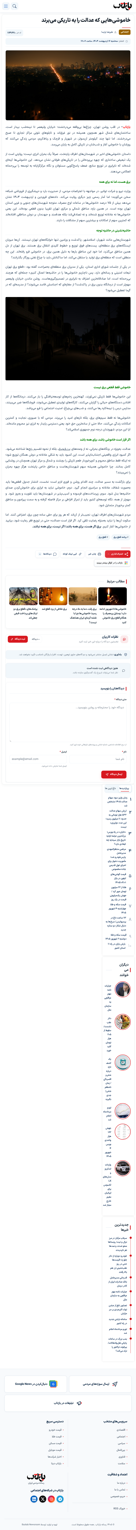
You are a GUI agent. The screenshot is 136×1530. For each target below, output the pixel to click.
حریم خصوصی (117, 1496)
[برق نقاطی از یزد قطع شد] (53, 596)
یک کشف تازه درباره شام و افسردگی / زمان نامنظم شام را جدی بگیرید (107, 1079)
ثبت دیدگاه (20, 639)
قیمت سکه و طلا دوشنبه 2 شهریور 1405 (115, 937)
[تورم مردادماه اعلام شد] (123, 1112)
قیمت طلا (56, 1437)
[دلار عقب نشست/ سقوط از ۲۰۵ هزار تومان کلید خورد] (123, 1033)
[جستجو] (14, 6)
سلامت (121, 1463)
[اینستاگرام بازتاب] (51, 1499)
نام (124, 752)
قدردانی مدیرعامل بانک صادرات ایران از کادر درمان (117, 1282)
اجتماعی (121, 1437)
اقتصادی (121, 1430)
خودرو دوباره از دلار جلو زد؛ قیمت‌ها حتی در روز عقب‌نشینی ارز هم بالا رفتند (118, 1264)
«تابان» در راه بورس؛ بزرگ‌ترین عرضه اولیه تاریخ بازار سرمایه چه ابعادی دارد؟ (116, 838)
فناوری (122, 1457)
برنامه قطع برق (120, 537)
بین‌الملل (121, 1450)
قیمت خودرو (55, 1430)
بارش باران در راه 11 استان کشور (116, 946)
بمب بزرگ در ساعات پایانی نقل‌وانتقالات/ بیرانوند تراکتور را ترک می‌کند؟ (117, 1345)
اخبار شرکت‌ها (54, 1457)
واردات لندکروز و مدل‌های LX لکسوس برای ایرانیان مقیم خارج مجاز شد (107, 1185)
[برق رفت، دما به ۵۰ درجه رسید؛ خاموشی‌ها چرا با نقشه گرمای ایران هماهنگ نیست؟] (83, 596)
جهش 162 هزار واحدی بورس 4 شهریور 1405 (108, 1142)
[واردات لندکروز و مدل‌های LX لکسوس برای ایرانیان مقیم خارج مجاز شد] (123, 1183)
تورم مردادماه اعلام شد (107, 1114)
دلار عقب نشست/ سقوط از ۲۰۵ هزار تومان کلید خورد (107, 1034)
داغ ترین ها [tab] (110, 788)
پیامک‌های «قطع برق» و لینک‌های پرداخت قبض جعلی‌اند (25, 613)
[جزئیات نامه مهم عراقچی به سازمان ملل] (123, 996)
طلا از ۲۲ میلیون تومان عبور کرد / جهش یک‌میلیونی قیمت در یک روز (118, 893)
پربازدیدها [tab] (124, 788)
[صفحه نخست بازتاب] (36, 1477)
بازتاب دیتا (56, 1463)
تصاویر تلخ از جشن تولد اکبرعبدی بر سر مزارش (118, 1310)
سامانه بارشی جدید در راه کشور (118, 1321)
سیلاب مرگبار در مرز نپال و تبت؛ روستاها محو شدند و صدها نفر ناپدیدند (117, 1244)
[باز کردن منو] (6, 6)
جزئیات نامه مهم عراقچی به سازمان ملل (107, 998)
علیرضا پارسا (107, 32)
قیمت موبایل (54, 1450)
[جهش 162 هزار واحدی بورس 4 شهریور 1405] (123, 1141)
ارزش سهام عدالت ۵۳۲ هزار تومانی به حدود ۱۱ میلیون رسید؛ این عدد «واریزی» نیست (116, 819)
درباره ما (121, 1483)
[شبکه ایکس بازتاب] (42, 1499)
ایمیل (63, 752)
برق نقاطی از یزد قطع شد (54, 609)
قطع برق (102, 537)
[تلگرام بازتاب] (60, 1499)
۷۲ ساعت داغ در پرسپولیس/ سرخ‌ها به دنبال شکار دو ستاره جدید (116, 924)
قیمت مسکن (55, 1443)
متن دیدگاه (120, 699)
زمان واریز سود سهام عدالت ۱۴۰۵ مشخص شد (117, 802)
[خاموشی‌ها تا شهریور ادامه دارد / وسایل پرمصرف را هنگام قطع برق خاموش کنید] (112, 596)
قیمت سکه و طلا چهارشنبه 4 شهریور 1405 (117, 909)
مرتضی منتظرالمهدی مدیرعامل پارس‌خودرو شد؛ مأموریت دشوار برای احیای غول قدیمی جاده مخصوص (116, 859)
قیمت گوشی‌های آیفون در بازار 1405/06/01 (118, 878)
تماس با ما (119, 1490)
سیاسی (121, 1443)
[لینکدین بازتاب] (34, 1499)
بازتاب (127, 127)
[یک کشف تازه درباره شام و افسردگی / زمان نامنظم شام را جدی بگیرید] (123, 1077)
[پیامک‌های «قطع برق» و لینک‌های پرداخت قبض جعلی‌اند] (23, 596)
